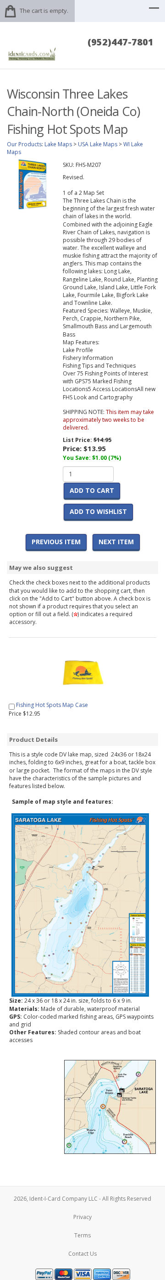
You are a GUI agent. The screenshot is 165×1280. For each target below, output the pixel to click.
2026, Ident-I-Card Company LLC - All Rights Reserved (82, 1199)
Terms (82, 1235)
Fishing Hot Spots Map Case (52, 705)
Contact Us (82, 1254)
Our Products (24, 144)
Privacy (82, 1217)
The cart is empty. (44, 10)
